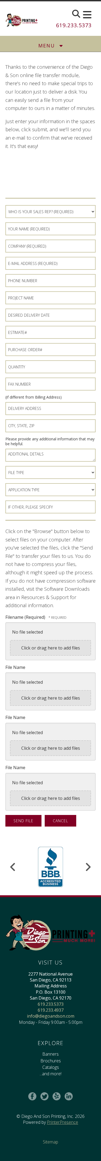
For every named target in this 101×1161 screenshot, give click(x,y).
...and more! (50, 1074)
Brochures (50, 1061)
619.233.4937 (51, 1010)
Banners (50, 1054)
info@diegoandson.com (50, 1016)
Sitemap (50, 1142)
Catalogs (50, 1067)
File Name (15, 667)
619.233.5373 (74, 25)
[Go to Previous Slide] (13, 867)
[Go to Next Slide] (88, 867)
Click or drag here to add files (50, 648)
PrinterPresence (62, 1122)
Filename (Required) (25, 617)
